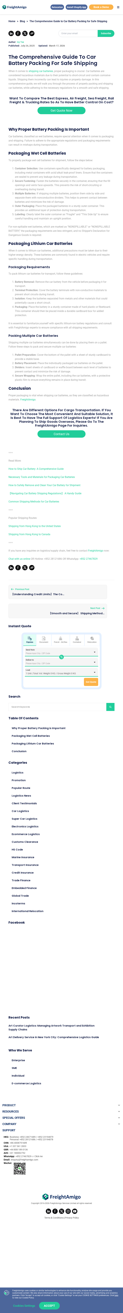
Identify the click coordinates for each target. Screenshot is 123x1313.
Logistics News (21, 796)
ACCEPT (49, 1305)
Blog (22, 21)
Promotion (19, 780)
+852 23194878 (45, 1139)
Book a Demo (101, 7)
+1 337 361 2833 (17, 1146)
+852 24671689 (28, 1137)
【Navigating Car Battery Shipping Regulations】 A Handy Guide (44, 493)
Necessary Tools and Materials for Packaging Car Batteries (41, 477)
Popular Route (21, 788)
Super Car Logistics (24, 819)
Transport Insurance (25, 865)
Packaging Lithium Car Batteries (33, 743)
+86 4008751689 (18, 1143)
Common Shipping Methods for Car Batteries (33, 501)
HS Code (17, 849)
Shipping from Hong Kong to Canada (29, 534)
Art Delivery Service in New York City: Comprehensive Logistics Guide (53, 1037)
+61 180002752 (17, 1153)
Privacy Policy (72, 1217)
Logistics (17, 772)
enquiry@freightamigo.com (24, 1159)
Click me (38, 1156)
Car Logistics (20, 811)
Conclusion (19, 751)
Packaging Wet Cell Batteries (31, 736)
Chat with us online (19, 558)
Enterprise (18, 1060)
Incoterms (18, 903)
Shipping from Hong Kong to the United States (34, 526)
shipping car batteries (41, 71)
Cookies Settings (24, 1305)
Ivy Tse (20, 42)
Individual (18, 1076)
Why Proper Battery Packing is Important (39, 728)
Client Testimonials (24, 803)
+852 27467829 (89, 558)
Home (11, 21)
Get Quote (91, 682)
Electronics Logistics (25, 826)
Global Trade (20, 896)
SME (14, 1068)
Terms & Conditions (54, 1217)
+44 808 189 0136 (19, 1149)
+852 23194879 (45, 1137)
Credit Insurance (23, 873)
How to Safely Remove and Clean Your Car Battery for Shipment (44, 485)
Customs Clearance (25, 842)
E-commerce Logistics (26, 1083)
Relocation (57, 7)
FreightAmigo (28, 399)
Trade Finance (21, 880)
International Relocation (27, 911)
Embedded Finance (24, 888)
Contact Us (61, 434)
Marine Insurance (23, 857)
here (116, 1295)
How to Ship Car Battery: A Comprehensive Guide (36, 468)
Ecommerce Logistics (26, 834)
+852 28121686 (28, 1139)
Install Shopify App (76, 7)
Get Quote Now (61, 110)
